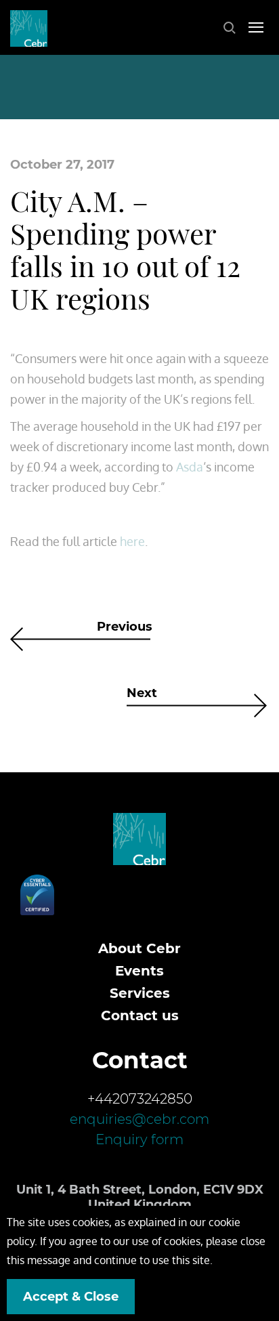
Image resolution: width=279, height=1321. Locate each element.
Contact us (140, 1015)
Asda (189, 466)
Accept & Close (71, 1296)
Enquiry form (139, 1139)
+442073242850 (139, 1099)
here (132, 541)
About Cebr (139, 948)
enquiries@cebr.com (139, 1119)
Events (139, 971)
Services (140, 993)
